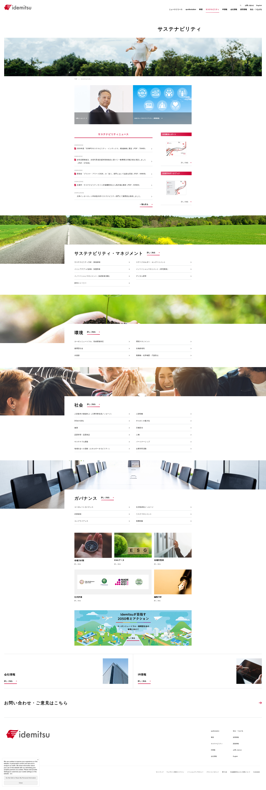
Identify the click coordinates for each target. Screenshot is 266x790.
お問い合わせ (249, 5)
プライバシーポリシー (212, 772)
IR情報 (213, 750)
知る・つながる (238, 731)
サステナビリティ (217, 743)
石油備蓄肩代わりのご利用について (240, 772)
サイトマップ (159, 772)
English (259, 5)
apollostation (215, 731)
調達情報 (236, 743)
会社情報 (214, 756)
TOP (75, 79)
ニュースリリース (175, 9)
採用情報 (236, 737)
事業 (212, 737)
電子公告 (224, 772)
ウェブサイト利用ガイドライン (175, 772)
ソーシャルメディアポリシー (195, 772)
